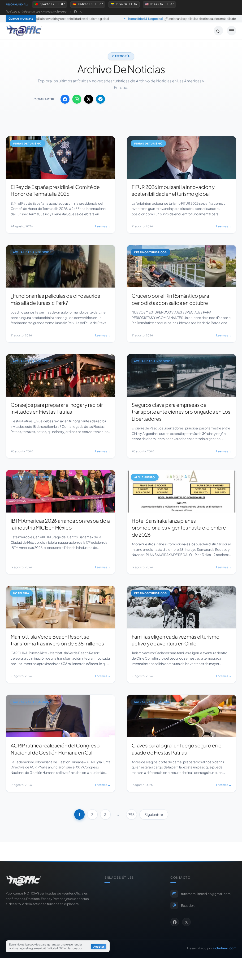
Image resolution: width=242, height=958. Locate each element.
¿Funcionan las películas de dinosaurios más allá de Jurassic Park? (138, 19)
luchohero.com (224, 948)
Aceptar (98, 946)
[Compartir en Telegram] (100, 99)
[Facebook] (75, 11)
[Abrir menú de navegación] (231, 30)
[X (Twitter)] (80, 11)
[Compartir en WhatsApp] (76, 99)
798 (131, 814)
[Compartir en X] (88, 99)
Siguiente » (153, 814)
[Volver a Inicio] (24, 30)
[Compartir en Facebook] (64, 99)
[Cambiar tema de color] (218, 30)
